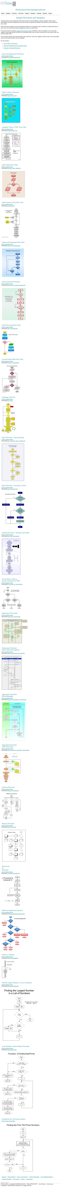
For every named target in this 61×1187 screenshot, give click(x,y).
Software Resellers (6, 1179)
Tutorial (27, 13)
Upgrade (39, 13)
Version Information (34, 1177)
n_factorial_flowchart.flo (13, 873)
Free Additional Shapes (47, 1177)
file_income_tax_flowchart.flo (14, 584)
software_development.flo (13, 245)
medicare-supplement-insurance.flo (16, 913)
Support (45, 13)
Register (4, 1177)
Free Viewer (16, 1179)
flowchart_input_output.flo (14, 168)
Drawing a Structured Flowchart (12, 48)
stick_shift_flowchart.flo (13, 536)
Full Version (29, 1179)
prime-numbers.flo (11, 1049)
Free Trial (21, 13)
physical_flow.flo (11, 827)
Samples (8, 13)
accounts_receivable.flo (13, 362)
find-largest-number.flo (13, 986)
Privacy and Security (22, 1177)
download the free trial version (24, 30)
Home (2, 13)
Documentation (11, 1177)
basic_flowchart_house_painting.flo (16, 441)
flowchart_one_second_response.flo (16, 285)
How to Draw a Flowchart (10, 43)
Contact (23, 1179)
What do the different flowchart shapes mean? (15, 45)
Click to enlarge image (7, 56)
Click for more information (8, 1121)
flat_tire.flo (10, 400)
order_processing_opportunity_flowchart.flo (18, 750)
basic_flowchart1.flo (12, 489)
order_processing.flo (12, 328)
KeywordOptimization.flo (13, 57)
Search (50, 13)
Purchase (33, 13)
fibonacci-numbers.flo (12, 958)
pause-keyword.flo (12, 95)
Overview (14, 13)
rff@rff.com (50, 1184)
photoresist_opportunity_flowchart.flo (16, 699)
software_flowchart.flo (13, 790)
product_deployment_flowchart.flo (16, 653)
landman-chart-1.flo (12, 130)
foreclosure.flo (10, 206)
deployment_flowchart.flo (13, 616)
